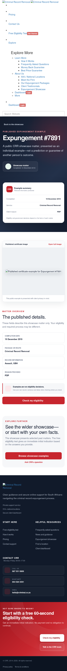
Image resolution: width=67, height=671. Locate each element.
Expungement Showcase (33, 89)
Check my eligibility (32, 400)
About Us (19, 73)
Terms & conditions (22, 667)
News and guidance (44, 534)
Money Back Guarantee (32, 67)
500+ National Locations (33, 76)
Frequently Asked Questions (35, 64)
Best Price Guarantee (31, 70)
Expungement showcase (46, 539)
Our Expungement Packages (35, 82)
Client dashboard (43, 548)
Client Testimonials (30, 86)
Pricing (6, 539)
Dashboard (23, 92)
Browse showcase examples (34, 455)
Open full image (55, 244)
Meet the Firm (28, 79)
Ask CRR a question (34, 462)
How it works (8, 534)
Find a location (42, 543)
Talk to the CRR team (52, 646)
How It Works (27, 61)
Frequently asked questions (47, 529)
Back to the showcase (14, 124)
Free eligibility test (10, 529)
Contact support (9, 543)
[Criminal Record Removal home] (14, 486)
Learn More (20, 57)
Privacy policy (8, 667)
